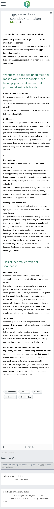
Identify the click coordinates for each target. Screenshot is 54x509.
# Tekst (37, 391)
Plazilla (27, 4)
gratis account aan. (12, 467)
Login (42, 465)
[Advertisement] (27, 425)
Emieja (6, 476)
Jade (12, 22)
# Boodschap (26, 397)
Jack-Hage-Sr (9, 492)
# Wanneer (10, 397)
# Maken (25, 391)
